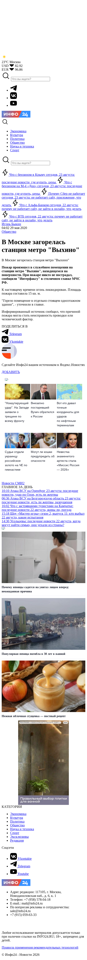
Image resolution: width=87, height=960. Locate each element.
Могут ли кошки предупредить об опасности (42, 456)
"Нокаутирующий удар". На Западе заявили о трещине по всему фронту (17, 411)
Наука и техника (22, 829)
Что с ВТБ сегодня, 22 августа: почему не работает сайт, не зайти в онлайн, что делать (42, 218)
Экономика (18, 814)
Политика (17, 821)
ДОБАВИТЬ (11, 372)
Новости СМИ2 (13, 483)
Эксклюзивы (19, 836)
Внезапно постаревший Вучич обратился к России (42, 409)
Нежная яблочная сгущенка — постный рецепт (34, 716)
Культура (16, 817)
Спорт (14, 833)
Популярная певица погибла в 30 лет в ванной (33, 653)
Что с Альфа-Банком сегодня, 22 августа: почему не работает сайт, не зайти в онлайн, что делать (41, 207)
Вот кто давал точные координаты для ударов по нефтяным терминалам (68, 414)
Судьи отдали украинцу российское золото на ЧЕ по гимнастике (16, 460)
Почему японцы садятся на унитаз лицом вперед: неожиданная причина (35, 589)
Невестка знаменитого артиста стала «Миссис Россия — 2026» (68, 460)
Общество (9, 231)
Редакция (17, 840)
